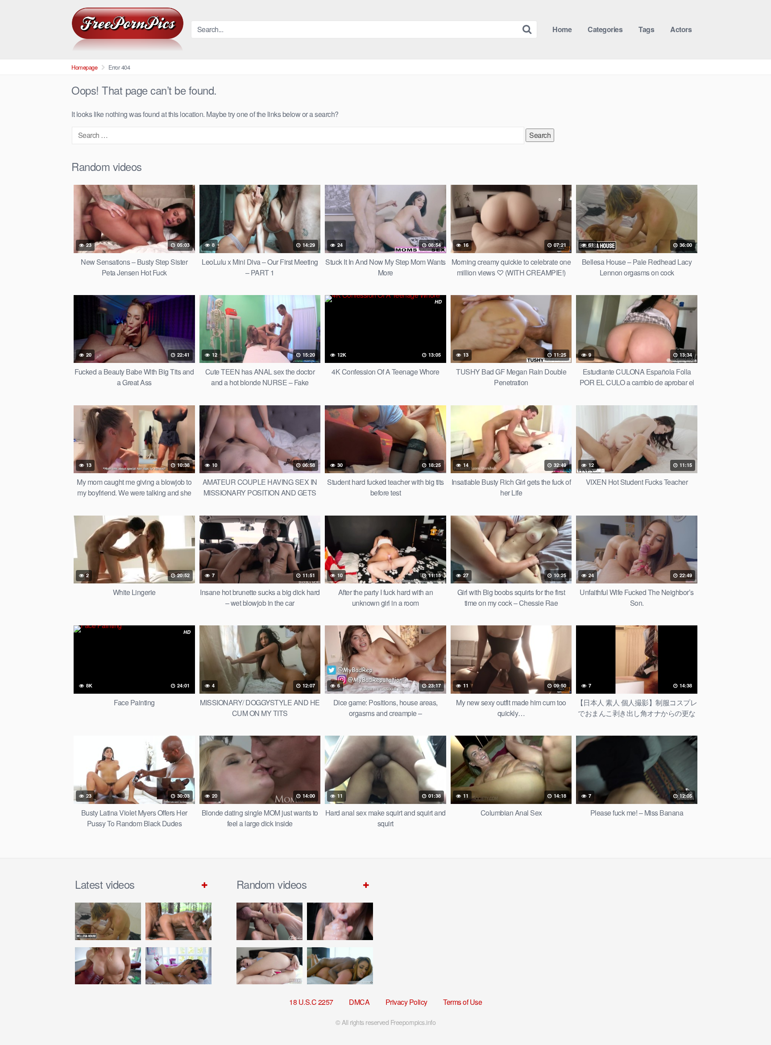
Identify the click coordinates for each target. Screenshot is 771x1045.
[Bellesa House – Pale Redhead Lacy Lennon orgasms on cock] (108, 921)
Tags (646, 29)
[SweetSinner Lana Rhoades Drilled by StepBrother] (178, 965)
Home (562, 29)
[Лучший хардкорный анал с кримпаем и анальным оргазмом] (269, 921)
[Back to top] (746, 1016)
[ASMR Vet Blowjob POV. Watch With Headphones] (340, 921)
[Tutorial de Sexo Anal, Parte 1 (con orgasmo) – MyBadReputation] (269, 965)
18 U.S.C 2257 (311, 1002)
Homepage (84, 67)
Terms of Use (462, 1002)
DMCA (359, 1002)
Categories (605, 29)
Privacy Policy (406, 1002)
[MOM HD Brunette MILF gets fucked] (178, 921)
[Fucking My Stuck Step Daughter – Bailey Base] (108, 965)
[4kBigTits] (127, 29)
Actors (681, 29)
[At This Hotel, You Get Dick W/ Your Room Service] (340, 965)
